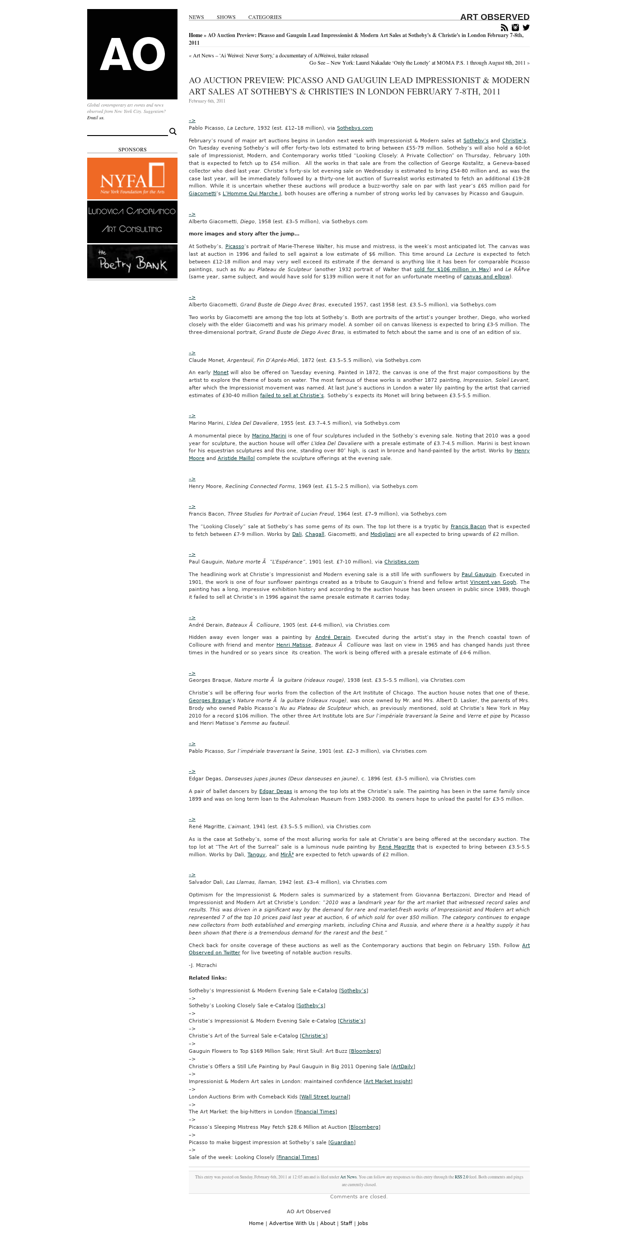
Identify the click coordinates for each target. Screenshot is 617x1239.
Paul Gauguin (479, 574)
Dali (297, 534)
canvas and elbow (486, 277)
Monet (221, 372)
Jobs (363, 1223)
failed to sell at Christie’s (292, 396)
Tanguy (257, 855)
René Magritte (397, 847)
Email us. (96, 117)
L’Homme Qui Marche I (252, 194)
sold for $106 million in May (451, 269)
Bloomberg (365, 1051)
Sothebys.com (355, 128)
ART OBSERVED (495, 17)
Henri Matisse (293, 645)
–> (192, 120)
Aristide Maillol (236, 458)
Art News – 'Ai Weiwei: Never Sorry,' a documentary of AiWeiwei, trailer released (281, 55)
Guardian (342, 1142)
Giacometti (202, 194)
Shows (226, 17)
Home (195, 35)
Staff (346, 1223)
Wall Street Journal (324, 1097)
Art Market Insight (388, 1081)
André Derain (333, 637)
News (196, 17)
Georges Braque (210, 701)
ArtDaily (403, 1067)
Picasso (234, 246)
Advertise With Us (292, 1223)
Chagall (314, 534)
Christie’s (514, 141)
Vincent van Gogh (493, 582)
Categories (265, 17)
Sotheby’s (476, 141)
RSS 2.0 (461, 1177)
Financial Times (315, 1112)
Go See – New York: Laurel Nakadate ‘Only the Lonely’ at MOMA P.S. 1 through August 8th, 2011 (417, 62)
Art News (348, 1177)
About (327, 1223)
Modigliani (383, 534)
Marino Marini (269, 436)
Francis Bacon (468, 527)
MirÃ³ (287, 855)
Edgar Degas (275, 791)
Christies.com (401, 562)
